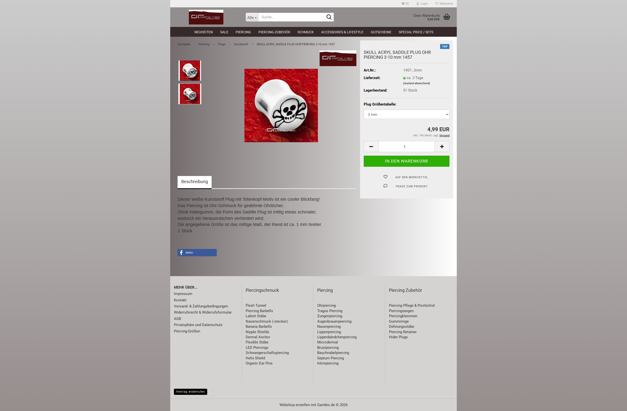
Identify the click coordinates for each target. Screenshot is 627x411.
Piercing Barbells (259, 311)
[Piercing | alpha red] (206, 17)
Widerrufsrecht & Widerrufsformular (203, 312)
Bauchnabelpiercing (333, 353)
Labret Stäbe (256, 316)
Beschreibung (194, 181)
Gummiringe (399, 321)
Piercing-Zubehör (274, 32)
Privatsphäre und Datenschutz (198, 325)
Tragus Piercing (329, 311)
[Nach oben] (613, 403)
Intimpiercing (327, 363)
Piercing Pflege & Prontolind (411, 305)
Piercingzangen (401, 311)
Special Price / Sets (416, 32)
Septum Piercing (330, 358)
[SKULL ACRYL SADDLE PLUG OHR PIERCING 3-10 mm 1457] (281, 105)
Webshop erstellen (294, 405)
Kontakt (180, 300)
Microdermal (327, 342)
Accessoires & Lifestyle (342, 32)
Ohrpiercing (326, 305)
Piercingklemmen (403, 316)
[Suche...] (329, 17)
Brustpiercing (328, 347)
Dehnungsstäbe (401, 326)
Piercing (243, 32)
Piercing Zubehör (405, 290)
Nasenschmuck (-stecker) (267, 321)
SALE (224, 32)
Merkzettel (445, 3)
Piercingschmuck (262, 290)
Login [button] (423, 3)
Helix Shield (255, 358)
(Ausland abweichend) (416, 83)
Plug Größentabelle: (380, 104)
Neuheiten (203, 32)
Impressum (183, 294)
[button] (405, 3)
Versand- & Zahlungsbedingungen (201, 306)
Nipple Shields (257, 332)
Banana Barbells (259, 326)
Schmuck (306, 32)
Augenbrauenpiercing (334, 321)
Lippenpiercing (329, 332)
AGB (177, 319)
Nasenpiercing (329, 326)
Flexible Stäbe (257, 342)
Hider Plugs (398, 337)
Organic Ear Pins (259, 363)
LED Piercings (257, 347)
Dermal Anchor (258, 337)
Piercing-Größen (187, 331)
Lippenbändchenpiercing (337, 337)
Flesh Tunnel (256, 305)
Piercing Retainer (403, 332)
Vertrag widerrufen (190, 391)
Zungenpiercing (329, 316)
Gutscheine (381, 32)
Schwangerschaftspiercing (267, 353)
